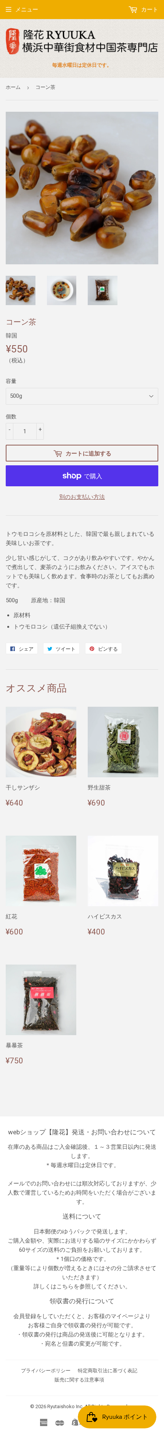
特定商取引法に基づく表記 (107, 1370)
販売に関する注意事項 (79, 1380)
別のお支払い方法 (82, 497)
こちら (65, 1286)
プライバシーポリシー (46, 1370)
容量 (11, 381)
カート (149, 9)
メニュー (26, 9)
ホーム (13, 87)
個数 (11, 416)
